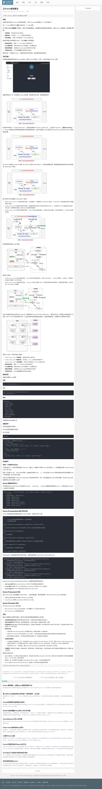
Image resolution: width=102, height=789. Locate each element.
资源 (23, 2)
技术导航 (8, 782)
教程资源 (26, 782)
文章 (35, 2)
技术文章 (20, 782)
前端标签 (32, 782)
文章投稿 (88, 8)
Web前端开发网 (15, 785)
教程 (41, 2)
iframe (23, 11)
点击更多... (38, 771)
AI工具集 (38, 782)
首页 (17, 2)
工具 (29, 2)
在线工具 (14, 782)
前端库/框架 (45, 782)
